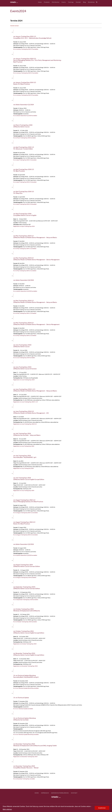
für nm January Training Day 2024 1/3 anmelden (25, 49)
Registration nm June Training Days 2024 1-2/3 (25, 402)
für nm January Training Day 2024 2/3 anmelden (25, 73)
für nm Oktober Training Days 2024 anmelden (25, 621)
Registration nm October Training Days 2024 (24, 644)
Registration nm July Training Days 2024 (23, 446)
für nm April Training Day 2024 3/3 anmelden (25, 204)
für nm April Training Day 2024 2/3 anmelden (25, 182)
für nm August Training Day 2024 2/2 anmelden (25, 534)
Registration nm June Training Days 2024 (24, 379)
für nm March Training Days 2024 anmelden (24, 137)
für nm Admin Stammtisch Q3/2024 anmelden (25, 555)
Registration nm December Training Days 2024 (25, 756)
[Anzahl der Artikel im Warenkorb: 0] (96, 2)
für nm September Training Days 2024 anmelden (25, 599)
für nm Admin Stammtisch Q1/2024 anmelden (25, 115)
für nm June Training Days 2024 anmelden (24, 357)
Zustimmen (102, 808)
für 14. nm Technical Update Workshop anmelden (26, 688)
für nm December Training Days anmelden (24, 778)
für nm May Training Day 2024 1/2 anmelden (24, 248)
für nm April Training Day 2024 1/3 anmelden (25, 160)
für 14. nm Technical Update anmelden (23, 708)
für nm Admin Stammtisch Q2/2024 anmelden (25, 291)
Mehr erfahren (7, 809)
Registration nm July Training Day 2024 (23, 468)
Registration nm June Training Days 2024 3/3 (25, 424)
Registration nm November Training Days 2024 (25, 666)
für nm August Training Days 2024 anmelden (24, 577)
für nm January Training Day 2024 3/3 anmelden (25, 95)
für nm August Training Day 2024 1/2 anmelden (25, 512)
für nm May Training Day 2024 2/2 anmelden (24, 270)
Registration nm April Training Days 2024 (24, 226)
